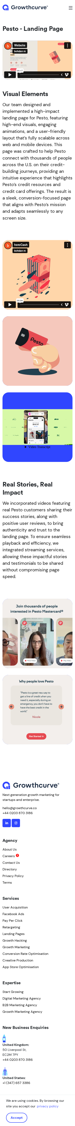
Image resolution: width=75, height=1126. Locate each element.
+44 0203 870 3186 (17, 813)
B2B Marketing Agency (19, 1005)
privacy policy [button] (48, 1106)
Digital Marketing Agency (21, 998)
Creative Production (17, 960)
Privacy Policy (13, 876)
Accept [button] (17, 1117)
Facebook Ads (13, 914)
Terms (7, 882)
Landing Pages (13, 934)
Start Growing (13, 992)
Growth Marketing (16, 947)
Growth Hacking (14, 940)
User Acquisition (15, 907)
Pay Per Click (12, 920)
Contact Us (11, 862)
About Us (9, 849)
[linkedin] (6, 823)
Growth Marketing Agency (22, 1011)
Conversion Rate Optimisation (25, 954)
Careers (8, 856)
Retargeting (11, 927)
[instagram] (16, 823)
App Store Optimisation (20, 967)
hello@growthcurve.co (19, 808)
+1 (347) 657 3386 (16, 1083)
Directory (9, 869)
